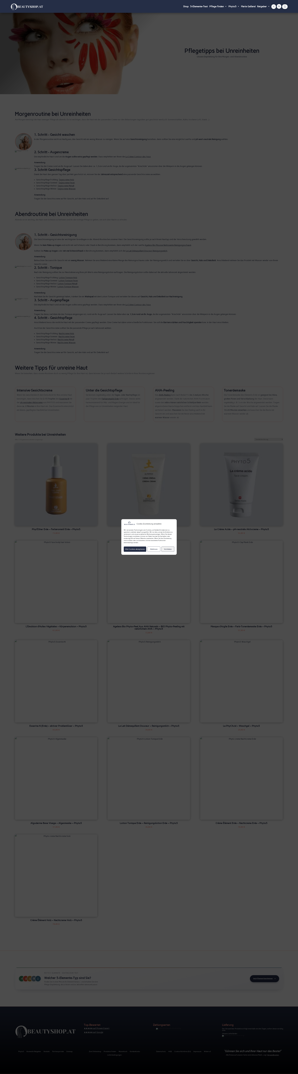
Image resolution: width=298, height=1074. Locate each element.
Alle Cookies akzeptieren (135, 549)
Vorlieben (168, 549)
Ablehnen (154, 549)
